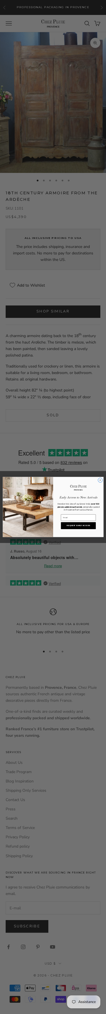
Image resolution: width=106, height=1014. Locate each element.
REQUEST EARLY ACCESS (78, 526)
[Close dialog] (100, 480)
